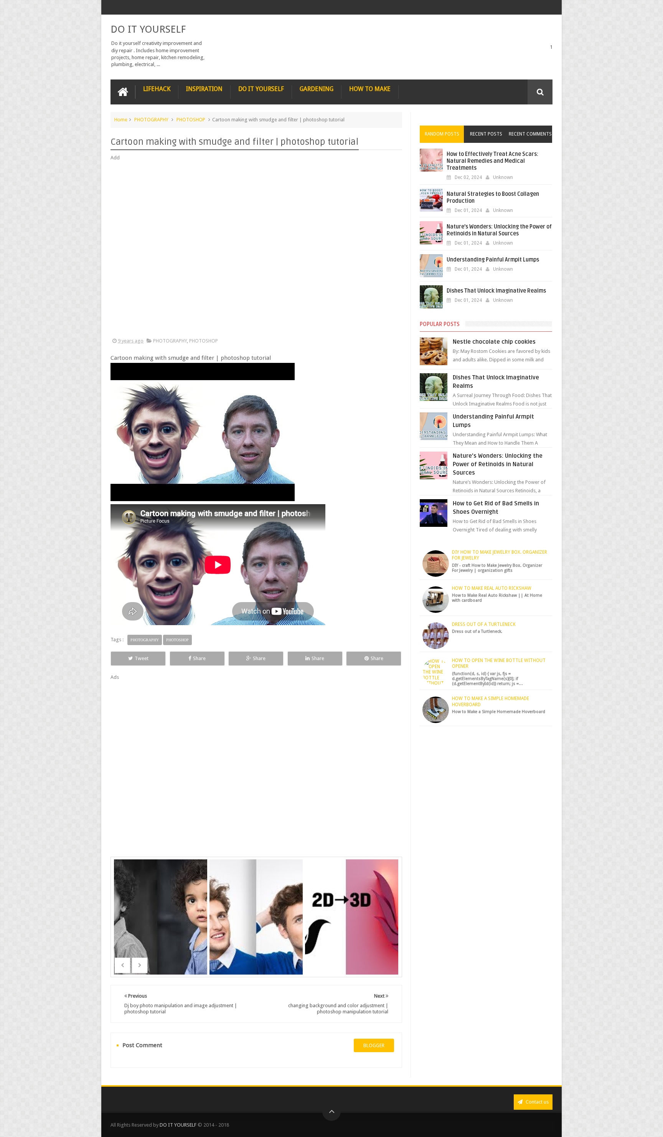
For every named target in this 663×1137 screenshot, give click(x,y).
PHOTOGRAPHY (151, 119)
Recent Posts (486, 134)
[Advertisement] (256, 249)
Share (199, 658)
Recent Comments (530, 134)
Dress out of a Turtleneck (484, 624)
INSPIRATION (204, 89)
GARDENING (316, 89)
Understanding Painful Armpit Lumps (493, 260)
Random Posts (442, 134)
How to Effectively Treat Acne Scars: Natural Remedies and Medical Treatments (492, 161)
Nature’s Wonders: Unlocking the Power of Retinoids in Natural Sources (499, 230)
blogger (373, 1045)
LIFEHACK (156, 89)
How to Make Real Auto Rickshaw (491, 588)
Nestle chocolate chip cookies (494, 341)
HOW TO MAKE (370, 89)
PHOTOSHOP (190, 119)
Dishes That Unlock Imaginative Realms (496, 291)
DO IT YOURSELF (148, 29)
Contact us (536, 1102)
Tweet (141, 658)
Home (120, 119)
